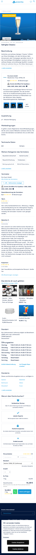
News (21, 520)
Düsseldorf (4, 386)
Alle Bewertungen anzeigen (9, 275)
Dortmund (4, 383)
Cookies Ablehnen (18, 549)
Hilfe (26, 520)
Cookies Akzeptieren (18, 542)
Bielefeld (22, 379)
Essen (21, 386)
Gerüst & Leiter (23, 156)
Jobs (9, 520)
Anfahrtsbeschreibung (8, 364)
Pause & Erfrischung (8, 160)
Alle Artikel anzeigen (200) (9, 283)
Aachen (3, 379)
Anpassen (6, 537)
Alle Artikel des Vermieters (9, 179)
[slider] (14, 81)
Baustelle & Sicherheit (9, 156)
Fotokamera (21, 160)
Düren (21, 383)
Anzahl (5, 469)
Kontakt (15, 520)
